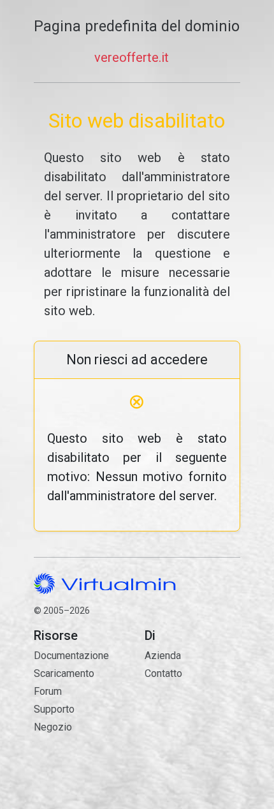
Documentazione (71, 655)
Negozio (53, 727)
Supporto (54, 709)
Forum (48, 691)
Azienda (163, 655)
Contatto (192, 717)
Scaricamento (64, 673)
